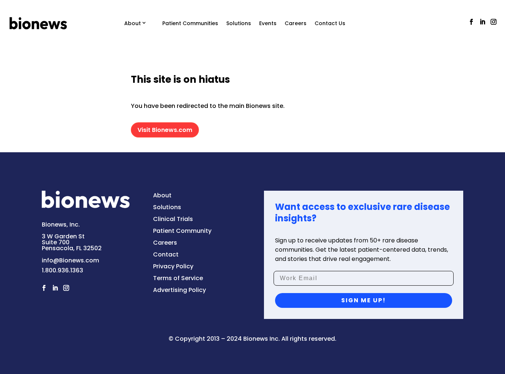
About (132, 23)
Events (268, 23)
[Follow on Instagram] (493, 22)
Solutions (238, 23)
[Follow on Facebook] (471, 22)
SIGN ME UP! (363, 300)
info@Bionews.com (70, 260)
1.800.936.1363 (62, 270)
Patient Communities (190, 23)
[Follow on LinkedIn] (482, 22)
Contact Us (330, 23)
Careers (295, 23)
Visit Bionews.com (165, 130)
